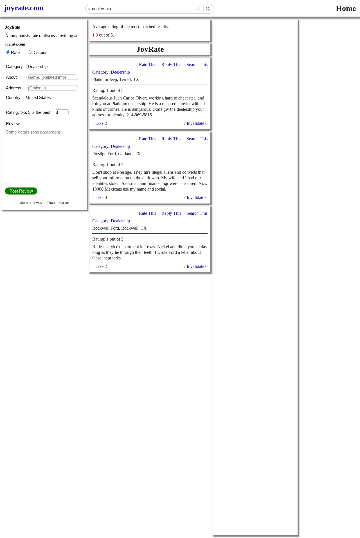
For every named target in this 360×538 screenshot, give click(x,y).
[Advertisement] (255, 104)
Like (99, 123)
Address (14, 87)
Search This (197, 64)
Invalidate (195, 123)
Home (346, 8)
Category (15, 66)
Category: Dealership (111, 72)
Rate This (147, 64)
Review (13, 123)
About (12, 77)
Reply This (171, 64)
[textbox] (52, 66)
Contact (64, 202)
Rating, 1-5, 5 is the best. (30, 112)
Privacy (37, 202)
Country (14, 97)
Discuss (40, 52)
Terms (51, 202)
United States (38, 97)
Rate (15, 52)
